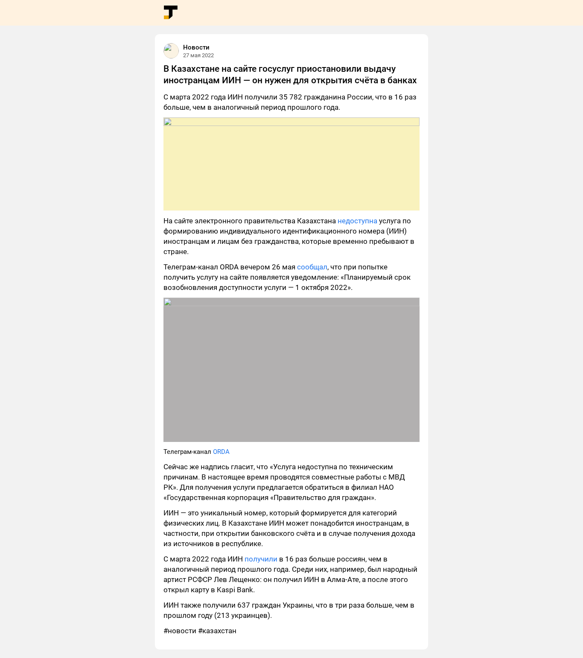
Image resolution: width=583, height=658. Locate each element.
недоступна (357, 220)
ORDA (221, 452)
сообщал (312, 267)
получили (261, 559)
